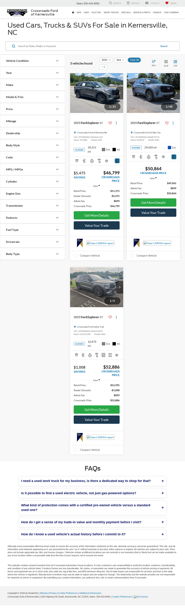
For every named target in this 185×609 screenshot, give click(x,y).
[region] (97, 198)
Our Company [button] (171, 12)
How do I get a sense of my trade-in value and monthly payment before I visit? (81, 522)
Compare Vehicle (90, 255)
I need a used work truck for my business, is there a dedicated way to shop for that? (86, 481)
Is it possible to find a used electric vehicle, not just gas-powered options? (78, 493)
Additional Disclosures (90, 593)
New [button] (79, 12)
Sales (79, 3)
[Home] (73, 12)
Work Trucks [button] (111, 12)
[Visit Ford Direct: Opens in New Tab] (141, 596)
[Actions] (116, 123)
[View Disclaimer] (107, 161)
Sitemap (44, 593)
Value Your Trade (97, 225)
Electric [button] (96, 12)
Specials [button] (126, 12)
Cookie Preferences (68, 593)
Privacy (53, 593)
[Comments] (117, 160)
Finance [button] (157, 12)
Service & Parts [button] (141, 12)
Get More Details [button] (97, 215)
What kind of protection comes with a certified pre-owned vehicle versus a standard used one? (85, 507)
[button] (119, 93)
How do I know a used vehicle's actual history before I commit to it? (73, 534)
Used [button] (86, 12)
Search (163, 46)
